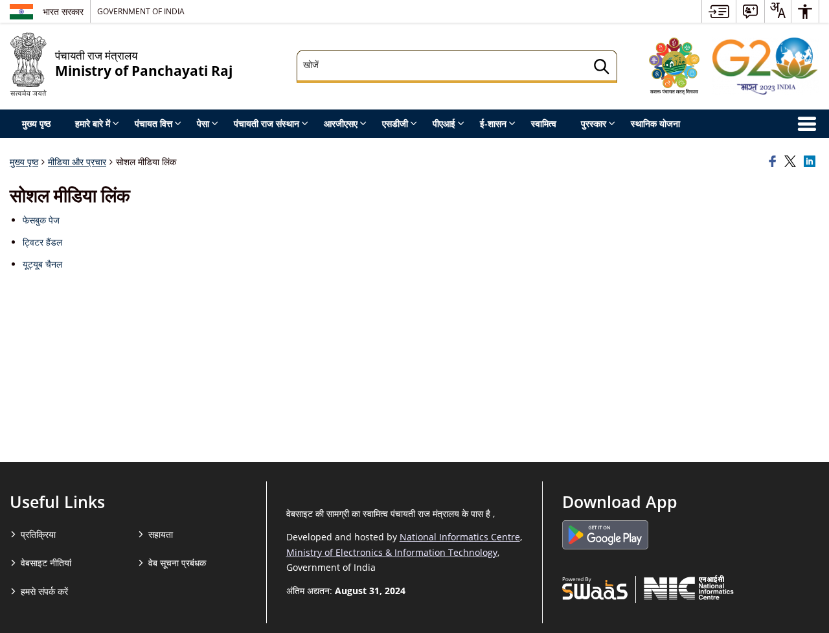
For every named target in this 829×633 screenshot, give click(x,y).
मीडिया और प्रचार (77, 161)
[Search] (601, 68)
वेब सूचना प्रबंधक (177, 563)
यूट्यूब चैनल (42, 264)
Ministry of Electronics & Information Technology (391, 552)
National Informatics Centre (460, 537)
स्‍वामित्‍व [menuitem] (543, 123)
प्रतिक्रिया (38, 534)
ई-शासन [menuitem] (493, 123)
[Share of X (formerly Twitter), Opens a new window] (792, 162)
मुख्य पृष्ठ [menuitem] (36, 123)
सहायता (160, 534)
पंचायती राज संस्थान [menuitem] (266, 123)
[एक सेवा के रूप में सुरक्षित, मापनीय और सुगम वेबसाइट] (595, 587)
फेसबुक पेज (41, 220)
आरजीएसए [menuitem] (341, 123)
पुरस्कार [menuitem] (593, 123)
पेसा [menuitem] (203, 123)
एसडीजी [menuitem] (395, 123)
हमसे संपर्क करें (44, 591)
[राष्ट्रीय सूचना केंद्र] (689, 587)
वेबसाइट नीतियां (46, 563)
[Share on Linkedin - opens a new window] (811, 162)
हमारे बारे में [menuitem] (92, 123)
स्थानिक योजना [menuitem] (655, 123)
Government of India (141, 11)
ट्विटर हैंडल (42, 242)
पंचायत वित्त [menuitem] (153, 123)
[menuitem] (719, 11)
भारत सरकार (63, 11)
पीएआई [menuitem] (444, 123)
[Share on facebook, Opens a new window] (774, 162)
